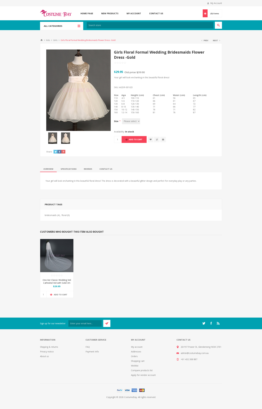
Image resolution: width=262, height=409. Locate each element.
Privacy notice (47, 351)
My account (137, 346)
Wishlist (134, 365)
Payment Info (92, 351)
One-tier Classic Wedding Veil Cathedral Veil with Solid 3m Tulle (57, 283)
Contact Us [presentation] (105, 169)
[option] (52, 138)
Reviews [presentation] (88, 169)
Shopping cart (137, 361)
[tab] (48, 169)
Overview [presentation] (48, 169)
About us (44, 356)
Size (116, 121)
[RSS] (218, 323)
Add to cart (135, 139)
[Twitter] (203, 323)
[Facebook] (211, 323)
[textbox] (150, 25)
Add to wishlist (150, 139)
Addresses (136, 351)
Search (218, 25)
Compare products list (142, 370)
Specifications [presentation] (69, 169)
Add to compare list (157, 139)
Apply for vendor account (143, 375)
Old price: (130, 72)
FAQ (88, 346)
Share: (49, 151)
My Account (216, 3)
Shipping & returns (49, 346)
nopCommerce (137, 400)
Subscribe (106, 323)
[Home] (41, 40)
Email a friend (163, 139)
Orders (134, 356)
